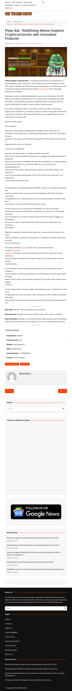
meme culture (43, 89)
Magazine (8, 628)
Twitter (14, 250)
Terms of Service (17, 2)
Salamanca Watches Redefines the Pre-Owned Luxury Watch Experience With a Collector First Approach (33, 554)
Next (61, 391)
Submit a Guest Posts (29, 5)
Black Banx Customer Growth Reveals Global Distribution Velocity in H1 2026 (32, 538)
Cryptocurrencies (13, 364)
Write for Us (8, 8)
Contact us (18, 5)
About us (7, 2)
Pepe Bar (25, 364)
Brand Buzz (10, 43)
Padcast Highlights (11, 632)
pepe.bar (24, 248)
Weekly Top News (11, 650)
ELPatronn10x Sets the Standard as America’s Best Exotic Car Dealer (30, 562)
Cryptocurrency (37, 43)
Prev (10, 391)
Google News (9, 5)
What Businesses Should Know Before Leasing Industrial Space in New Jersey (33, 545)
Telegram (8, 253)
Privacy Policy (27, 2)
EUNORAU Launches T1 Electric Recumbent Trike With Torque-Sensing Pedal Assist (35, 569)
